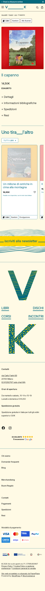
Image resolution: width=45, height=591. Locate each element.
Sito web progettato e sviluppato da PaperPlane (20, 573)
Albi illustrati (26, 21)
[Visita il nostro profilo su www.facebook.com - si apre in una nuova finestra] (3, 428)
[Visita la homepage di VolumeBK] (15, 7)
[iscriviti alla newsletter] (22, 241)
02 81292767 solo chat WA (13, 382)
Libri (5, 308)
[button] (34, 192)
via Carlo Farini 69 (9, 375)
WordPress (16, 576)
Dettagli (8, 96)
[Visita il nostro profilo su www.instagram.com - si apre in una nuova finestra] (10, 428)
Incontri (36, 316)
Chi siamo (5, 456)
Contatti (5, 498)
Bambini (15, 21)
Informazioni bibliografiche (20, 103)
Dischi (38, 308)
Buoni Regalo (7, 485)
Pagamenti (6, 503)
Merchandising (8, 480)
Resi (6, 115)
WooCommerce (29, 576)
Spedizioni (10, 109)
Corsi (6, 316)
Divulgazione (24, 217)
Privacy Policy (7, 566)
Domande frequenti (10, 462)
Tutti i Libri (8, 140)
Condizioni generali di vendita (24, 568)
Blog (3, 468)
